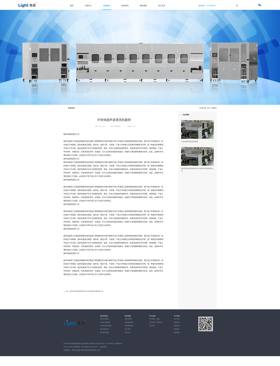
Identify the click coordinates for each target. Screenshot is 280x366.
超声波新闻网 (85, 350)
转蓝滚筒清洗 (129, 325)
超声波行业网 (95, 350)
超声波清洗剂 (104, 329)
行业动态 (152, 325)
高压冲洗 (127, 332)
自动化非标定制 (105, 322)
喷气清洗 (127, 329)
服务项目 (177, 322)
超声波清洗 (128, 319)
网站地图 (177, 332)
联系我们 (177, 329)
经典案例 (106, 6)
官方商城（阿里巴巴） (156, 322)
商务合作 (177, 325)
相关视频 (143, 6)
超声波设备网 (76, 350)
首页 (71, 6)
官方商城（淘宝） (155, 319)
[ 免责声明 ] (103, 347)
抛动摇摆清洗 (129, 322)
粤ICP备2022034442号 (89, 347)
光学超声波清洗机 (106, 325)
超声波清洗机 (104, 319)
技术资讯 (125, 6)
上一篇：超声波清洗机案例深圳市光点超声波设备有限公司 (83, 291)
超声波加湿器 (104, 332)
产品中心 (88, 6)
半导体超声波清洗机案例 (189, 141)
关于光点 (161, 6)
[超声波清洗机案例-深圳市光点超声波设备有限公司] (197, 121)
